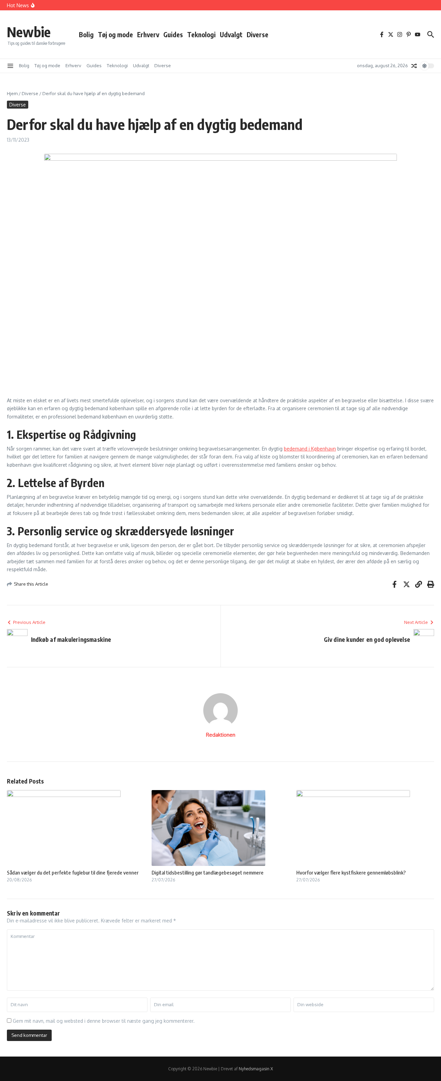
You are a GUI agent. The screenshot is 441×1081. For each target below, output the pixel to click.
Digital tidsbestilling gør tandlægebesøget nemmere (208, 872)
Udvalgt (231, 34)
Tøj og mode (115, 34)
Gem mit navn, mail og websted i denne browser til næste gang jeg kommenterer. (104, 1021)
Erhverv (148, 34)
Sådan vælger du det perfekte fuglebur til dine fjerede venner (73, 872)
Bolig (86, 34)
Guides (173, 34)
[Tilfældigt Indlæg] (414, 66)
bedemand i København (310, 449)
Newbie (29, 31)
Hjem (12, 93)
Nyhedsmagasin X (256, 1068)
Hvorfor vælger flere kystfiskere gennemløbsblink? (351, 872)
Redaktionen (220, 734)
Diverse (257, 34)
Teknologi (201, 34)
